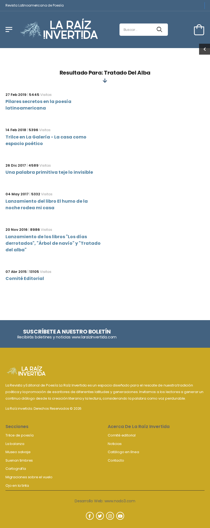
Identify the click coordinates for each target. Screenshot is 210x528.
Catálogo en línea (123, 452)
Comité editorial (122, 435)
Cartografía (15, 468)
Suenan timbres (19, 460)
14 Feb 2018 (15, 129)
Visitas (40, 94)
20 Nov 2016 (16, 229)
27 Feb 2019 (16, 94)
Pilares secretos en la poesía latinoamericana (38, 104)
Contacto (116, 460)
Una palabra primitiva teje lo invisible (49, 172)
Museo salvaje (17, 452)
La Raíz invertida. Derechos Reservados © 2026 (43, 408)
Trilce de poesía (19, 435)
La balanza (14, 443)
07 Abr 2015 (16, 271)
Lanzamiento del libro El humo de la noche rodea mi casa (46, 204)
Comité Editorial (24, 278)
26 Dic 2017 (15, 165)
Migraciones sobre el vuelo (28, 477)
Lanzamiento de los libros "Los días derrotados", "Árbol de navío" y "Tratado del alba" (53, 243)
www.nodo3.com (119, 501)
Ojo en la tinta (17, 485)
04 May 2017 (17, 194)
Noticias (114, 443)
